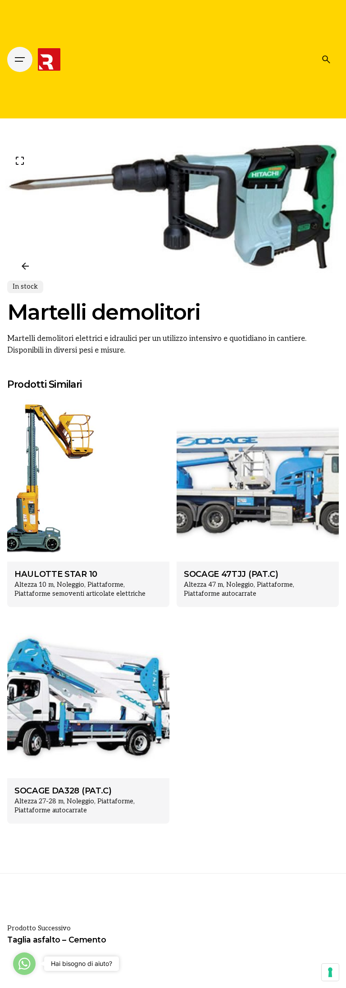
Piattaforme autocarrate (220, 594)
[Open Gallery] (19, 160)
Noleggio (70, 585)
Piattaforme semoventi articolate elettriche (80, 594)
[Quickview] (27, 418)
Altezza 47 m (203, 585)
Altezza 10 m (34, 585)
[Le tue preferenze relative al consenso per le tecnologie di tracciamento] (330, 972)
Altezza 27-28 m (39, 801)
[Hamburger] (19, 59)
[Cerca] (326, 59)
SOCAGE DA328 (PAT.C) (63, 791)
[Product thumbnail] (88, 480)
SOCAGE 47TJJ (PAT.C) (231, 574)
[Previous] (25, 266)
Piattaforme (105, 585)
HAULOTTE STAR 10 (55, 574)
